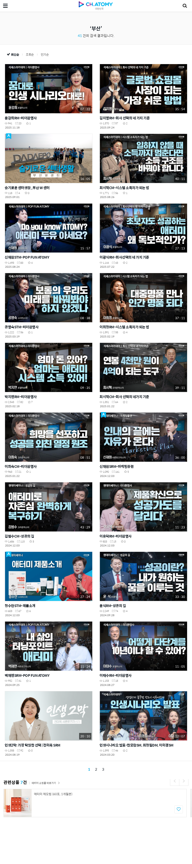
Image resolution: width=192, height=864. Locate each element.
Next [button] (183, 781)
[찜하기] (178, 809)
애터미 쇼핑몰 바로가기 (44, 783)
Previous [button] (174, 781)
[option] (95, 803)
